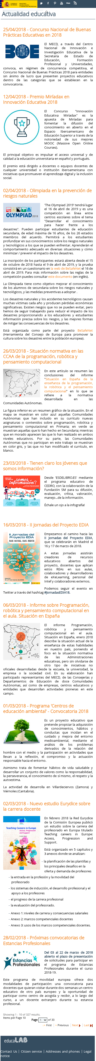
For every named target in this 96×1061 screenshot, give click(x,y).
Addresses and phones (63, 1051)
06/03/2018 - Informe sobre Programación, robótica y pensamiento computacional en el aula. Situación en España (46, 610)
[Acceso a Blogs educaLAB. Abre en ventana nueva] (68, 1)
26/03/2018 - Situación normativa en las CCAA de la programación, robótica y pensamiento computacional (43, 356)
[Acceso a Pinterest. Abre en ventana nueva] (55, 1)
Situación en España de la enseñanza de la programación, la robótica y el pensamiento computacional (68, 385)
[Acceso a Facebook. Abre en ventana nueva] (48, 1)
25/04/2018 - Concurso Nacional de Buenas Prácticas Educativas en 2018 (47, 32)
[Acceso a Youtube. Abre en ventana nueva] (62, 1)
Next (75, 1025)
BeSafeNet (85, 330)
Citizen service (31, 1051)
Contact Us (8, 1051)
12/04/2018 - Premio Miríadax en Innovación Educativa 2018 (36, 99)
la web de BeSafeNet (66, 268)
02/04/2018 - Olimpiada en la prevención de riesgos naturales (47, 193)
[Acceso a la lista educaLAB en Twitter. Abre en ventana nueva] (41, 1)
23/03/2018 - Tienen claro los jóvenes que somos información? (45, 465)
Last (86, 1025)
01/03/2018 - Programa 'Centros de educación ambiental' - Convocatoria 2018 (45, 708)
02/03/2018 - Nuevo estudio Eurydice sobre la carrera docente (46, 806)
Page (35, 1019)
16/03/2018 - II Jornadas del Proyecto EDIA (46, 525)
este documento (60, 276)
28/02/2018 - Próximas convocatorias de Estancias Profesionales (43, 940)
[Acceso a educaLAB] (15, 1038)
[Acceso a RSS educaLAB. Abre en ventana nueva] (75, 1)
